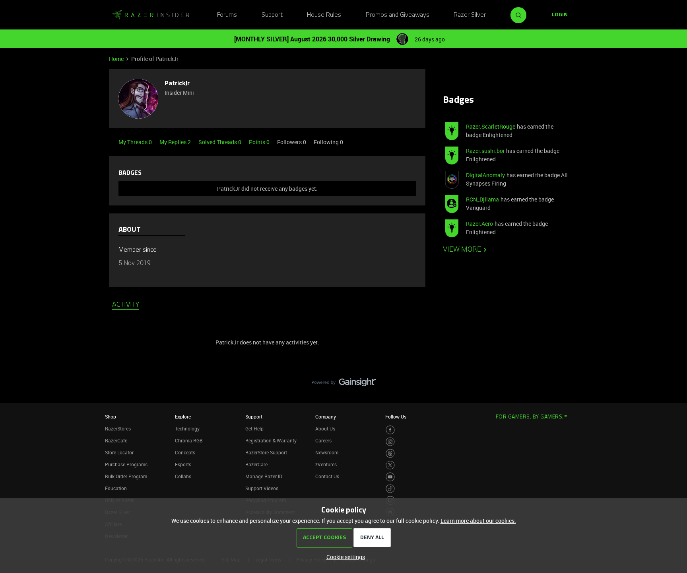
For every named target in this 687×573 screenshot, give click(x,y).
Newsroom (326, 452)
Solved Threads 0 (220, 142)
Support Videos (261, 488)
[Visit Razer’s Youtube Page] (390, 477)
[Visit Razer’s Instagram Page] (390, 442)
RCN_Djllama (482, 199)
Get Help (254, 428)
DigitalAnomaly (485, 175)
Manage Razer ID (263, 476)
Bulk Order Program (126, 476)
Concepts (185, 452)
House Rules (324, 15)
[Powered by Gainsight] (344, 384)
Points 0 (260, 142)
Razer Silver (470, 15)
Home (116, 59)
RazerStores (118, 428)
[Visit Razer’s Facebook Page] (390, 430)
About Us (325, 428)
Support (272, 15)
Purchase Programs (126, 464)
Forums (227, 15)
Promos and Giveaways (397, 15)
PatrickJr (177, 83)
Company (325, 416)
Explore (183, 416)
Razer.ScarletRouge (490, 126)
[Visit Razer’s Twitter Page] (390, 465)
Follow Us (395, 416)
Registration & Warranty (271, 440)
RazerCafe (116, 440)
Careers (323, 440)
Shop (110, 416)
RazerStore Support (266, 452)
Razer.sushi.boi (485, 150)
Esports (183, 464)
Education (116, 488)
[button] (559, 15)
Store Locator (119, 452)
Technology (187, 428)
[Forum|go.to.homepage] (150, 15)
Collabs (183, 476)
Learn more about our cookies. (478, 520)
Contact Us (327, 476)
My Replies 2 (175, 142)
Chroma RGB (189, 440)
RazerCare (256, 464)
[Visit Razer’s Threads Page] (390, 453)
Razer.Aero (479, 223)
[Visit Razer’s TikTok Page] (390, 489)
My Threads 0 (135, 142)
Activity (125, 305)
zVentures (326, 464)
